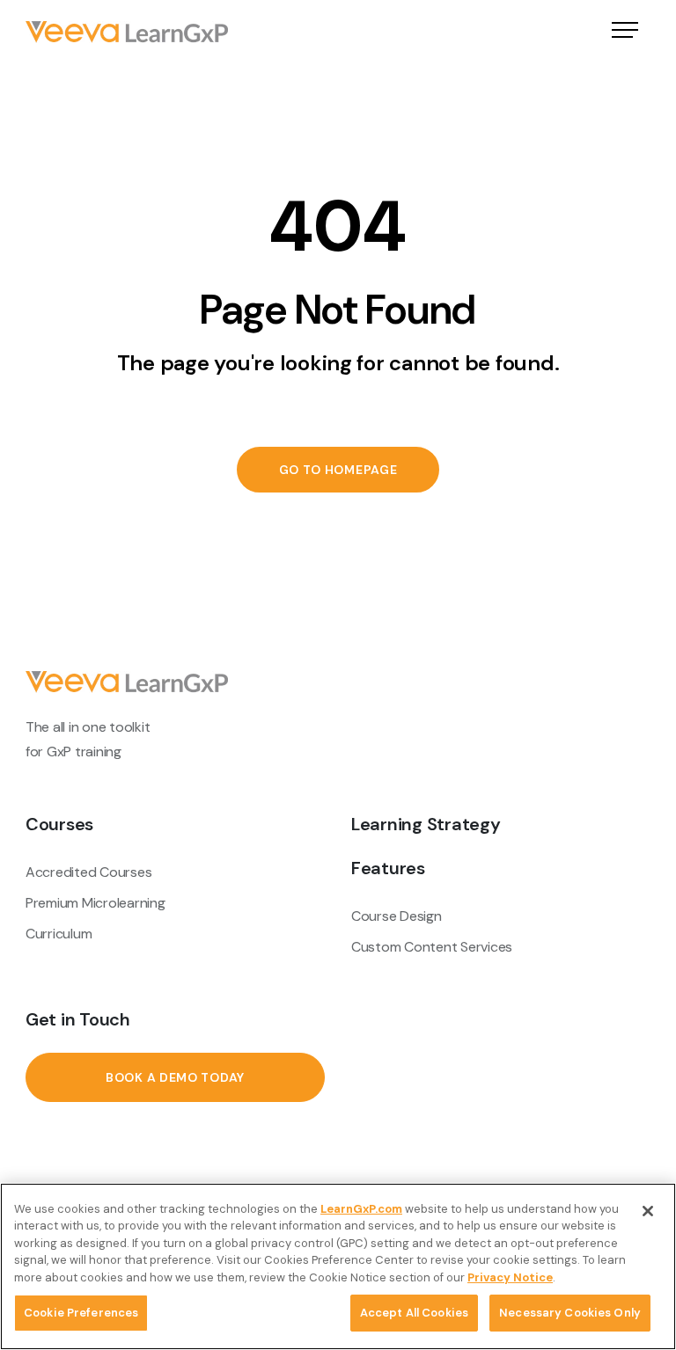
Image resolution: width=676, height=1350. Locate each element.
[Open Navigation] (624, 31)
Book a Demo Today (175, 1077)
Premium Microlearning (95, 903)
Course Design (396, 916)
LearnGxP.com (361, 1208)
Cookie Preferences (81, 1312)
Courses (59, 824)
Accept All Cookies (414, 1312)
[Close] (647, 1211)
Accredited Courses (88, 872)
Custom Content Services (431, 947)
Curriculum (59, 933)
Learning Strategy (426, 824)
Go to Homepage (338, 470)
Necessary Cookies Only (570, 1312)
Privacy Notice (510, 1277)
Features (388, 868)
